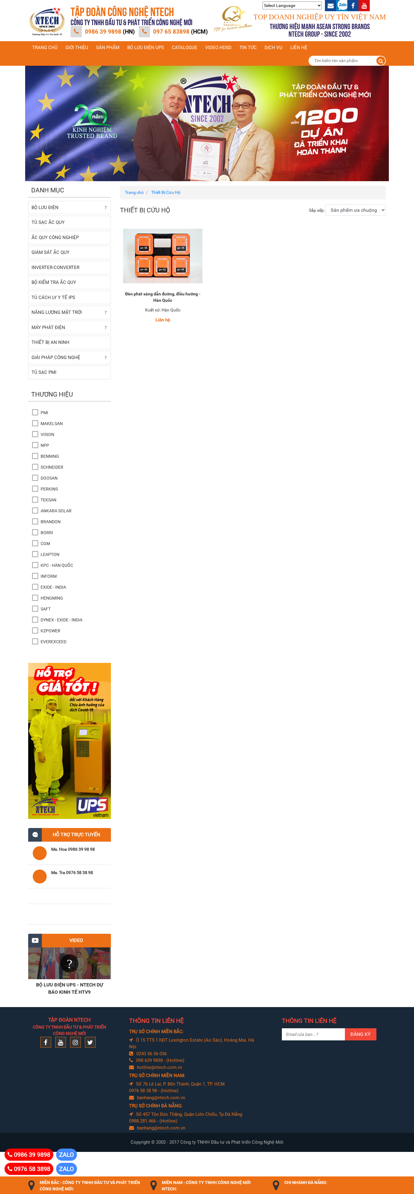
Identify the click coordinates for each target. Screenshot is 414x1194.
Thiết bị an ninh (50, 342)
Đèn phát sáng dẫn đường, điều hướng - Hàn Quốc (162, 297)
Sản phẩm (107, 47)
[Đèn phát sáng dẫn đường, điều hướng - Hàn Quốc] (162, 256)
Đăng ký (360, 1034)
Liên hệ (298, 47)
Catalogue (184, 47)
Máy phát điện (48, 327)
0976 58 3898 (32, 1168)
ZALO (66, 1154)
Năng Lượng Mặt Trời (57, 312)
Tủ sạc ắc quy (48, 222)
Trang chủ (45, 47)
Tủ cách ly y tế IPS (53, 297)
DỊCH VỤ (273, 47)
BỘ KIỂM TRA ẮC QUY (54, 282)
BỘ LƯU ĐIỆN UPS (145, 47)
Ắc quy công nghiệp (55, 237)
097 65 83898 (180, 31)
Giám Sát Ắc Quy (50, 252)
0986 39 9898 (110, 31)
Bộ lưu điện (45, 207)
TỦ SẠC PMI (44, 372)
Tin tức (248, 47)
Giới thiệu (76, 47)
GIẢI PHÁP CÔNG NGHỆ (56, 357)
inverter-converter (55, 267)
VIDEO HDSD (218, 47)
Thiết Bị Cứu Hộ (165, 192)
